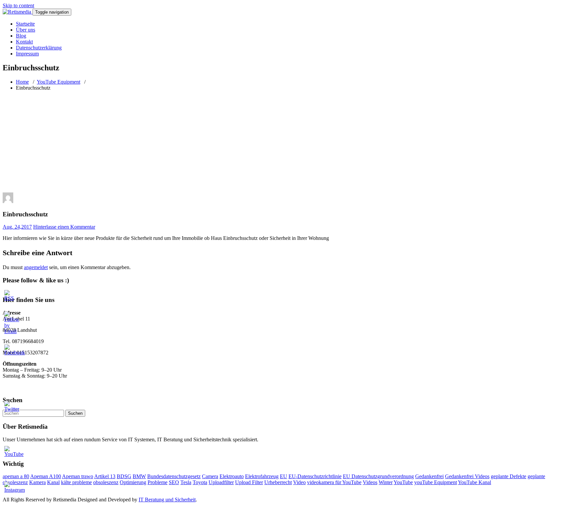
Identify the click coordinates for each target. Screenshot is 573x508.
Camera (210, 476)
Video (299, 482)
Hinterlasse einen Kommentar (64, 227)
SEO (174, 482)
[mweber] (8, 201)
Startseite (25, 24)
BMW (139, 476)
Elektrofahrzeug (262, 476)
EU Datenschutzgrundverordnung (378, 476)
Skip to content (18, 5)
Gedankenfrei (429, 476)
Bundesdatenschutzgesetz (174, 476)
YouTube (403, 482)
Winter (386, 482)
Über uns (25, 30)
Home (22, 82)
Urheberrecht (278, 482)
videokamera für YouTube (334, 482)
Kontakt (24, 41)
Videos (370, 482)
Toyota (200, 482)
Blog (21, 35)
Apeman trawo (77, 476)
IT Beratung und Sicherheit (167, 499)
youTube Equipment (435, 482)
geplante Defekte (508, 476)
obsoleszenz (105, 482)
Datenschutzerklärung (39, 47)
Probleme (157, 482)
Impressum (27, 53)
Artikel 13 (104, 476)
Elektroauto (232, 476)
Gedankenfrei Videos (467, 476)
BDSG (124, 476)
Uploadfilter (221, 482)
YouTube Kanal (474, 482)
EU (283, 476)
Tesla (185, 482)
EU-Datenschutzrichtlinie (315, 476)
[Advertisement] (286, 142)
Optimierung (133, 482)
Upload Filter (249, 482)
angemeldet (36, 267)
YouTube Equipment (58, 82)
